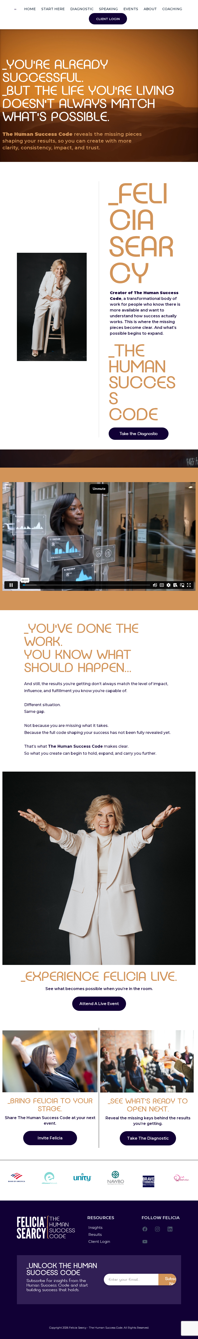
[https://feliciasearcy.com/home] (15, 9)
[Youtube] (145, 1241)
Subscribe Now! (174, 1280)
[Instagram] (157, 1229)
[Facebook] (145, 1229)
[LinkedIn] (170, 1229)
